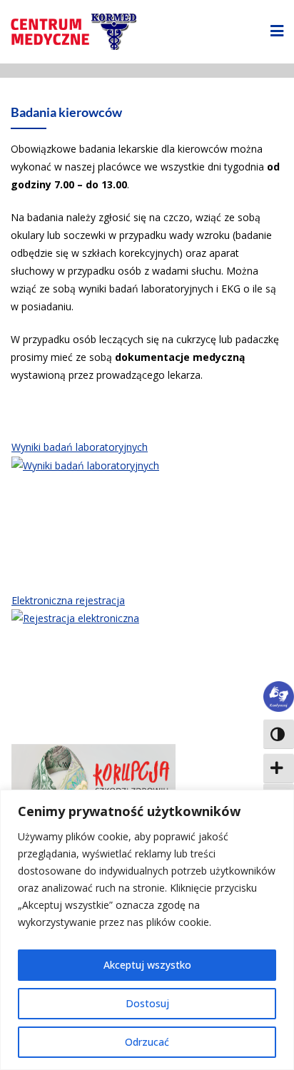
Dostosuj (147, 1003)
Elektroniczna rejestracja (68, 600)
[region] (147, 930)
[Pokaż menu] (276, 32)
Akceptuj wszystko (147, 965)
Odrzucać (147, 1042)
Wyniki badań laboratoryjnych (79, 447)
